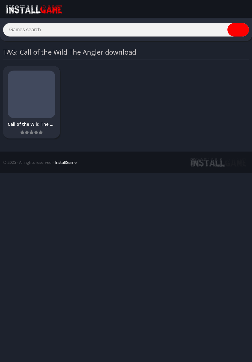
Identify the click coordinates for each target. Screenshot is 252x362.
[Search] (238, 30)
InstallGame (66, 162)
